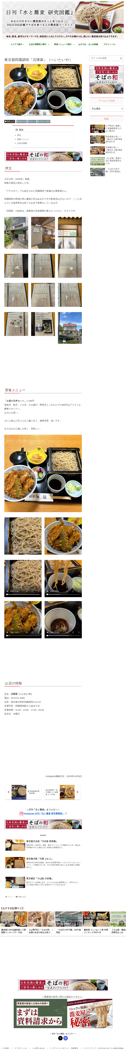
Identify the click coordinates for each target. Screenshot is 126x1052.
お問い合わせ (39, 1048)
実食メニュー (23, 139)
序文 (19, 135)
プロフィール (21, 1048)
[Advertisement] (43, 366)
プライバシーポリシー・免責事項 (65, 1048)
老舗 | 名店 (22, 121)
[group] (13, 923)
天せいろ (33, 121)
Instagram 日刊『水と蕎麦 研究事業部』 (44, 813)
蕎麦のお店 (10, 121)
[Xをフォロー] (60, 1038)
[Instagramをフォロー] (65, 1038)
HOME (6, 1048)
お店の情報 (22, 143)
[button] (121, 58)
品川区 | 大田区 (45, 121)
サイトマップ (91, 1048)
